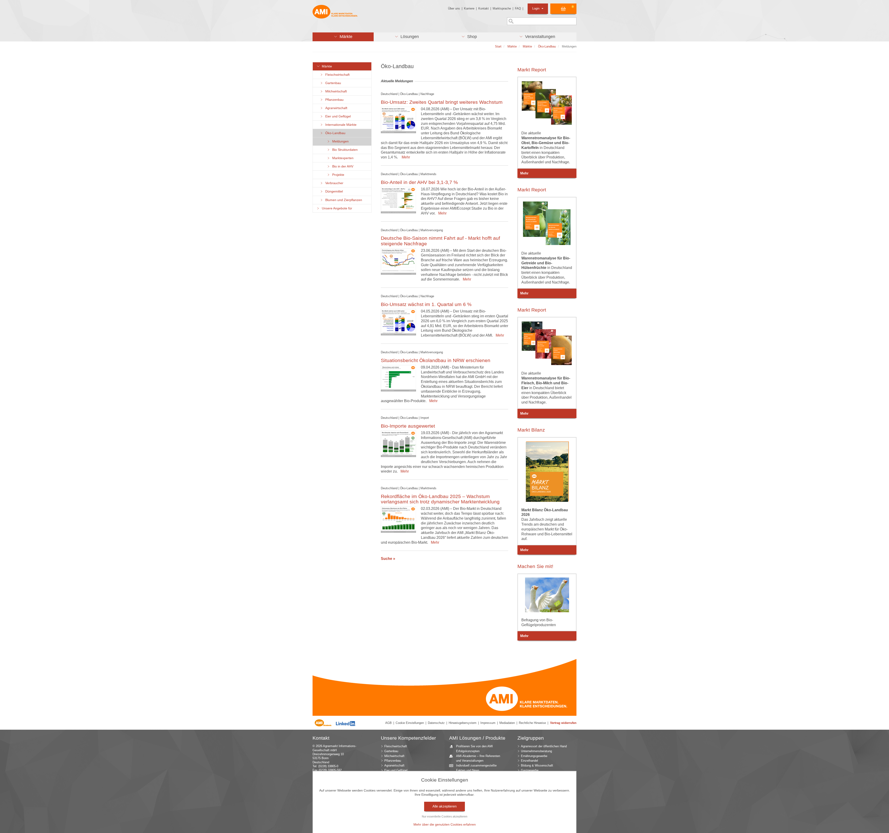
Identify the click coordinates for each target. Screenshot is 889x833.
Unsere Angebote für (336, 208)
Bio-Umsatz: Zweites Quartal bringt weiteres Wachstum (442, 102)
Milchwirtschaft (335, 91)
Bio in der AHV (341, 166)
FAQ (518, 8)
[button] (343, 36)
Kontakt (483, 8)
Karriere (469, 8)
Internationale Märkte (340, 124)
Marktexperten (342, 158)
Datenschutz (436, 723)
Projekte (337, 175)
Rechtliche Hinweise (532, 723)
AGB (388, 723)
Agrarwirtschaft (335, 108)
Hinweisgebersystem (462, 723)
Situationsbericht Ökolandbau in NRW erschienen (435, 360)
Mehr (405, 157)
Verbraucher (333, 183)
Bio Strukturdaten (344, 149)
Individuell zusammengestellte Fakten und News (476, 768)
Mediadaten (507, 723)
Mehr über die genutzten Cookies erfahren (444, 824)
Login (536, 8)
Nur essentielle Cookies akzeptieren (444, 816)
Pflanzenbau (333, 99)
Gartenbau (332, 83)
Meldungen (339, 141)
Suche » (388, 559)
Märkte (326, 66)
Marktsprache (502, 8)
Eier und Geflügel (337, 116)
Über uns (454, 8)
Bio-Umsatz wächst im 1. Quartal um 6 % (426, 304)
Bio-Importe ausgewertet (408, 426)
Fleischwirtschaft (336, 74)
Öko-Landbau (334, 133)
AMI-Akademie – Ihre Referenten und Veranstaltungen (478, 758)
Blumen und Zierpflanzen (342, 200)
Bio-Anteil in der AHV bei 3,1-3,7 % (419, 182)
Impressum (487, 723)
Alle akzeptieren (444, 806)
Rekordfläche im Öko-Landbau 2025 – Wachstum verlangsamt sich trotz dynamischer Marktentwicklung (440, 499)
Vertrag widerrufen (563, 723)
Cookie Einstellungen (410, 723)
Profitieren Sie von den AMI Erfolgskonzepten (474, 749)
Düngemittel (333, 191)
